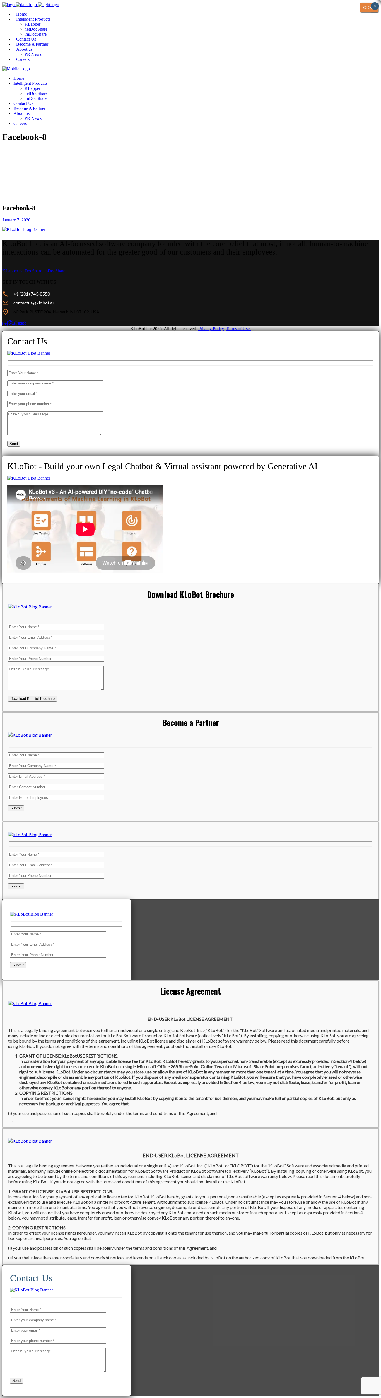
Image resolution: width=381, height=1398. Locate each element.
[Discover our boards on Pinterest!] (24, 323)
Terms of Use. (238, 328)
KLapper (10, 271)
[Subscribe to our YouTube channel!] (20, 323)
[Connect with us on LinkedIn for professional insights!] (4, 323)
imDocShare (54, 271)
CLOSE (369, 7)
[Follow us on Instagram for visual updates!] (16, 323)
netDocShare (30, 271)
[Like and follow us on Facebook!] (7, 323)
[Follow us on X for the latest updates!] (11, 323)
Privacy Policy (211, 328)
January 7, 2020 (16, 219)
